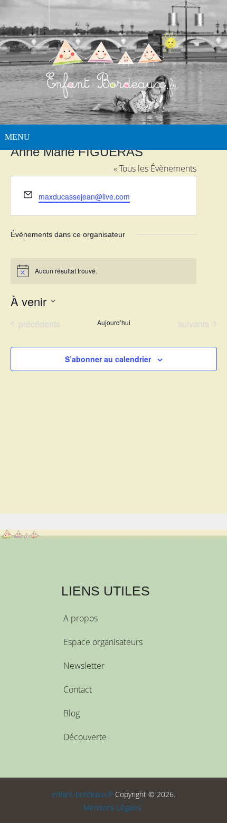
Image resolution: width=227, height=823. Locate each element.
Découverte (85, 737)
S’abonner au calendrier (108, 359)
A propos (80, 618)
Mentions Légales (112, 807)
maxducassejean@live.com (84, 196)
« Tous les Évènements (155, 168)
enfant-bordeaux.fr (82, 794)
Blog (71, 713)
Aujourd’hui (113, 322)
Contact (77, 689)
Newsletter (84, 665)
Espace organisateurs (103, 642)
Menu (17, 137)
